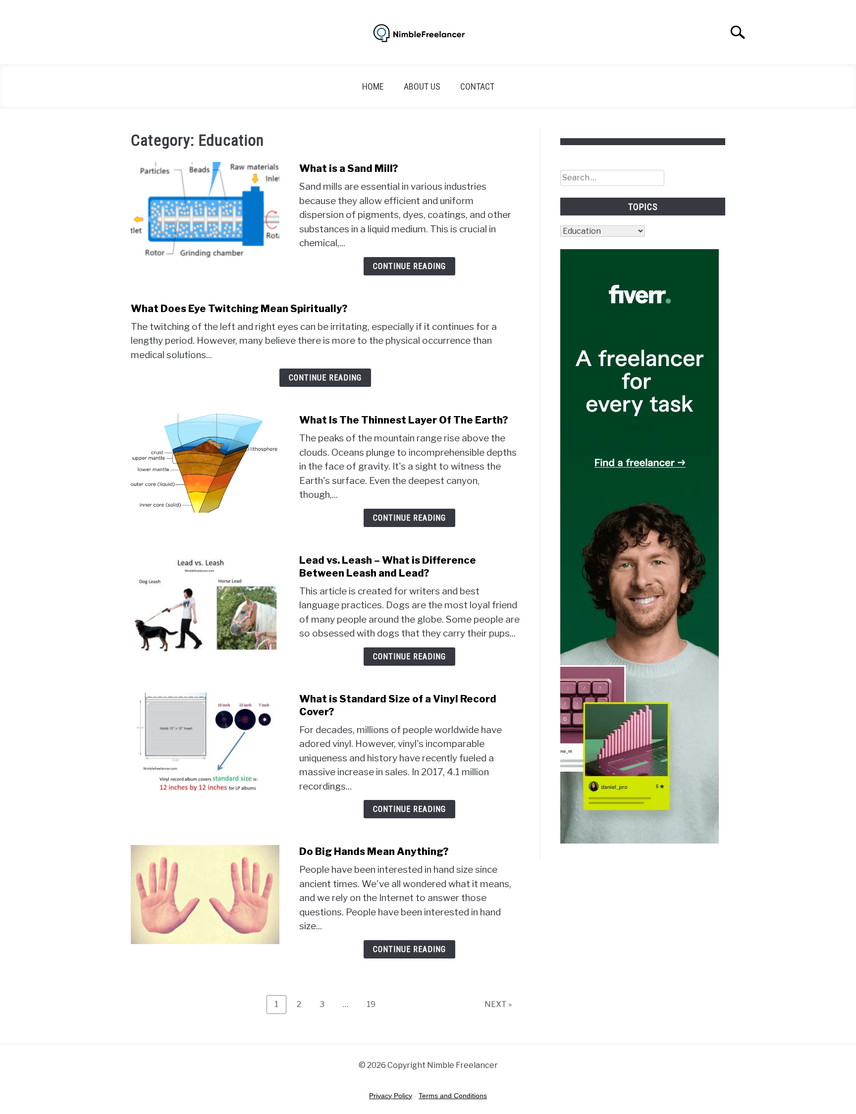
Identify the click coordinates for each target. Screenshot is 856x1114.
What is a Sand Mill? (348, 168)
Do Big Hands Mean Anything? (374, 851)
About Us (422, 86)
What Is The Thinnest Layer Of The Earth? (403, 420)
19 (374, 1004)
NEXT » (498, 1004)
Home (373, 86)
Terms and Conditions (453, 1096)
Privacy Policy (390, 1096)
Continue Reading (409, 266)
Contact (477, 86)
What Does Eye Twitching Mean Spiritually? (239, 309)
